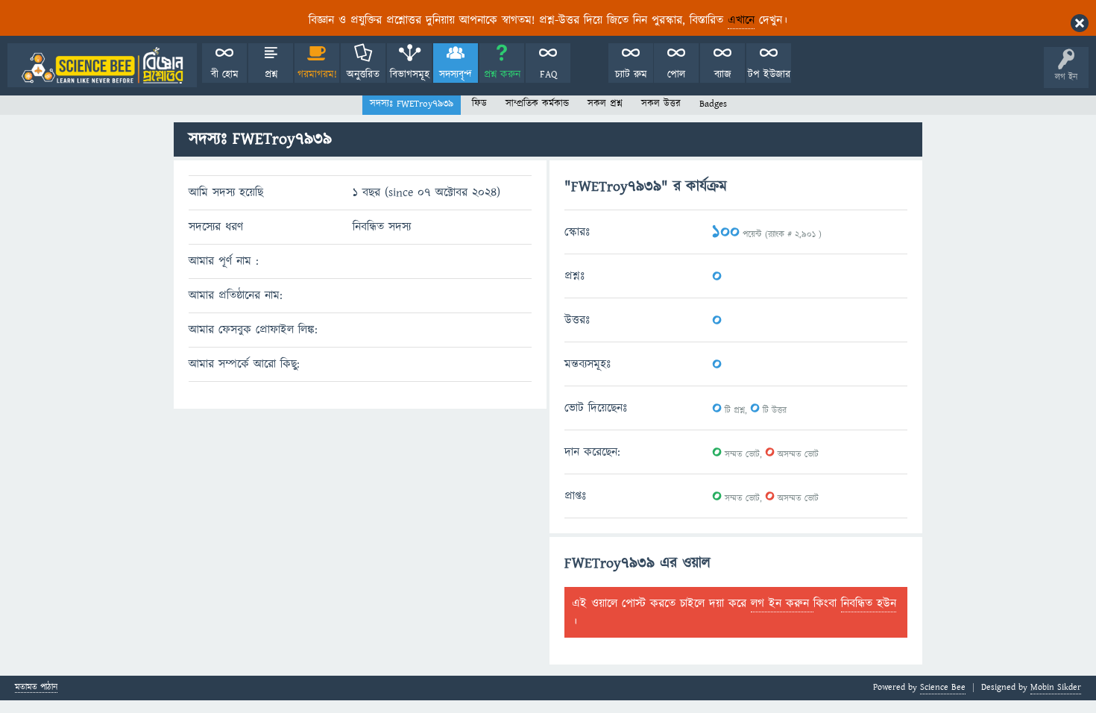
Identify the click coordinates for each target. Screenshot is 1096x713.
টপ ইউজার (769, 74)
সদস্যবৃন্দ (455, 74)
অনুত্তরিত (363, 74)
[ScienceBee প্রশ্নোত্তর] (102, 65)
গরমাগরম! (317, 74)
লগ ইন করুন (782, 603)
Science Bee (943, 687)
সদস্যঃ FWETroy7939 (411, 103)
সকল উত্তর (661, 103)
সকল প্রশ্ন (605, 103)
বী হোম (225, 74)
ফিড (479, 103)
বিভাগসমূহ (409, 74)
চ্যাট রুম (631, 74)
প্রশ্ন (271, 74)
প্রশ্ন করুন (502, 74)
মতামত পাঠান (36, 688)
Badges (713, 103)
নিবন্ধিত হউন (868, 603)
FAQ (548, 74)
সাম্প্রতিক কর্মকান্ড (537, 103)
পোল (676, 74)
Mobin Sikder (1055, 687)
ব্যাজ (722, 74)
